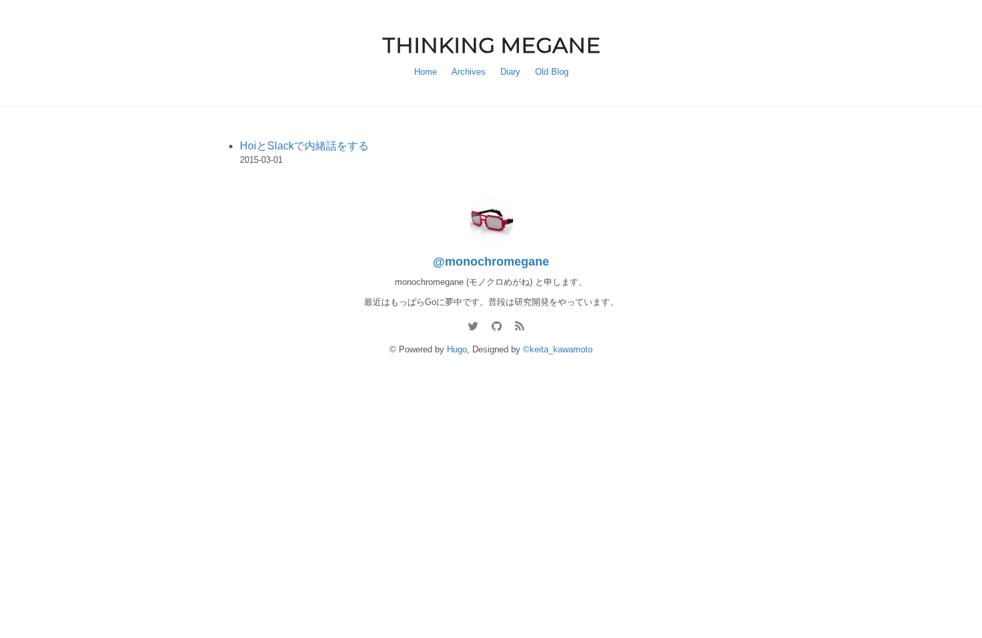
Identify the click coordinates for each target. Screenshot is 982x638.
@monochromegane (491, 261)
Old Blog (551, 72)
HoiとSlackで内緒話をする (304, 145)
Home (425, 72)
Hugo (457, 349)
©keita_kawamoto (558, 349)
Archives (469, 72)
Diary (510, 72)
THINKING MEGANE (491, 45)
